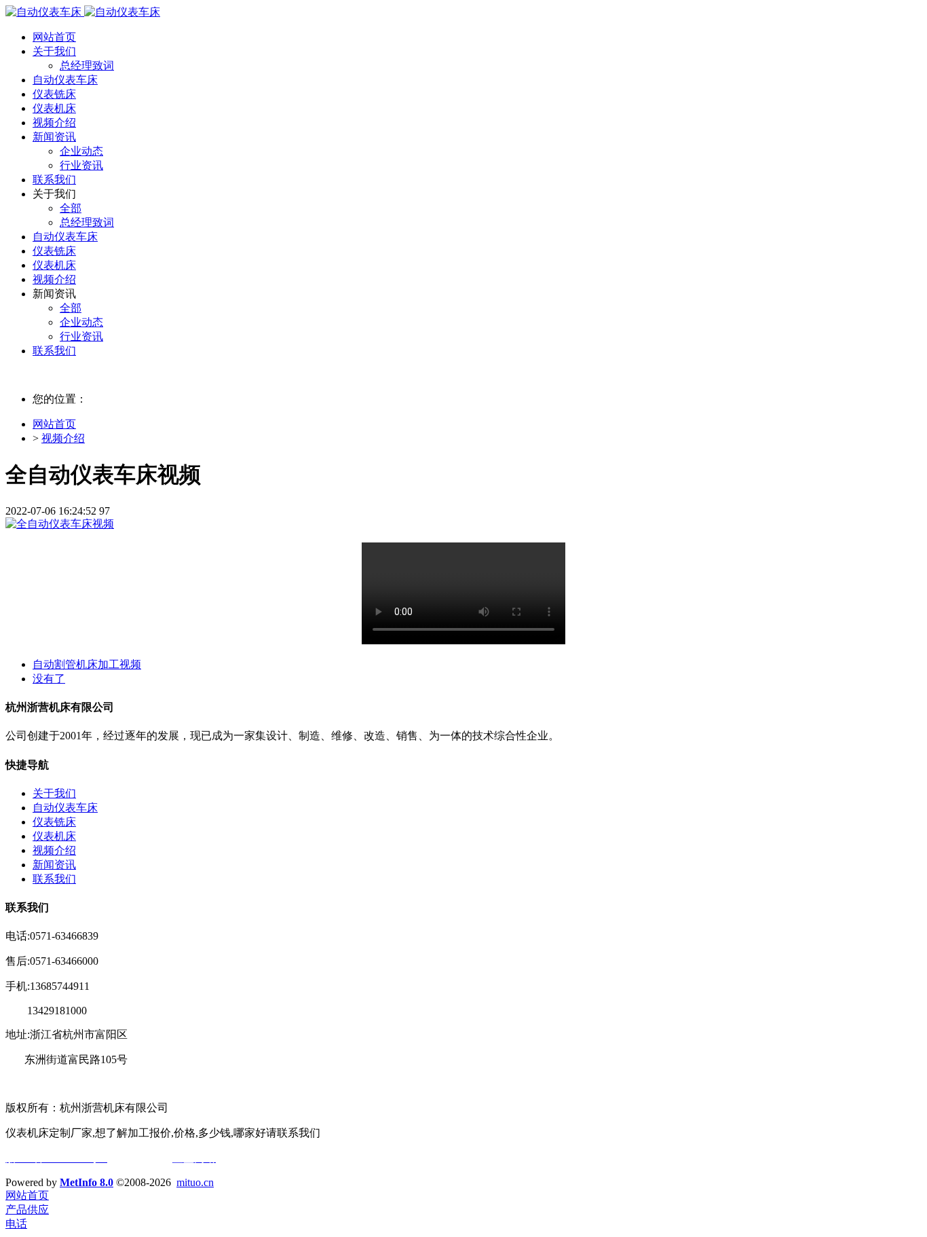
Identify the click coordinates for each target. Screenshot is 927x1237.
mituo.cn (195, 1182)
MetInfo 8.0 (86, 1182)
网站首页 (54, 37)
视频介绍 (63, 438)
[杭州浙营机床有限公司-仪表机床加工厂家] (82, 12)
